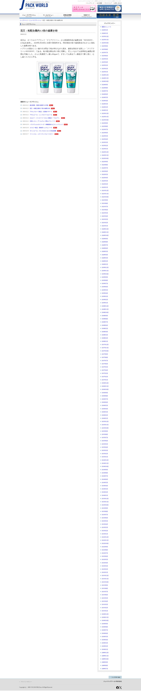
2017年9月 (105, 354)
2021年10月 (105, 197)
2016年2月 (105, 415)
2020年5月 (105, 251)
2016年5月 (105, 405)
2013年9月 (105, 508)
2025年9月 (105, 46)
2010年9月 (105, 623)
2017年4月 (105, 370)
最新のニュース (106, 27)
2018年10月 (105, 312)
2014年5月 (105, 482)
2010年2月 (105, 646)
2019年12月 (105, 267)
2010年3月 (105, 643)
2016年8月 (105, 396)
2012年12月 (105, 537)
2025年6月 (105, 56)
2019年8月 (105, 280)
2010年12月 (105, 614)
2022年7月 (105, 168)
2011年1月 (105, 611)
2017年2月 (105, 376)
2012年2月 (105, 569)
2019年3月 (105, 296)
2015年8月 (105, 434)
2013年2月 (105, 530)
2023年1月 (105, 149)
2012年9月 (105, 547)
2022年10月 (105, 158)
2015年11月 (105, 424)
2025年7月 (105, 52)
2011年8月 (105, 588)
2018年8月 (105, 319)
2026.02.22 (26, 105)
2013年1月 (105, 534)
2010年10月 (105, 620)
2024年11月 (105, 78)
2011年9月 (105, 585)
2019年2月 (105, 299)
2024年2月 (105, 107)
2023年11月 (105, 116)
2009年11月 (105, 656)
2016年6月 (105, 402)
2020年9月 (105, 238)
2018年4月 (105, 331)
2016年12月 (105, 383)
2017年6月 (105, 364)
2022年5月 (105, 174)
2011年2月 (105, 607)
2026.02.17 (26, 134)
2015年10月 (105, 428)
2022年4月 (105, 177)
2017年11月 (105, 348)
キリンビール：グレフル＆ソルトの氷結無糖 (43, 131)
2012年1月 (105, 572)
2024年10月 (105, 81)
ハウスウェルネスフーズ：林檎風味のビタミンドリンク (46, 124)
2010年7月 (105, 630)
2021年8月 (105, 203)
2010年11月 (105, 617)
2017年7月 (105, 360)
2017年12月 (105, 344)
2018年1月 (105, 341)
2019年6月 (105, 287)
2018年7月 (105, 322)
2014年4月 (105, 486)
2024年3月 (105, 104)
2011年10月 (105, 582)
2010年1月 (105, 649)
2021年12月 (105, 190)
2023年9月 (105, 123)
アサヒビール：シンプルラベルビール (41, 115)
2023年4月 (105, 139)
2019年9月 (105, 277)
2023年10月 (105, 120)
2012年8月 (105, 550)
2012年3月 (105, 566)
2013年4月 (105, 524)
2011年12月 (105, 575)
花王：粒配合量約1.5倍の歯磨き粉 (40, 108)
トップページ (24, 20)
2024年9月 (105, 84)
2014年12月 (105, 460)
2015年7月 (105, 437)
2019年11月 (105, 270)
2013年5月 (105, 521)
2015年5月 (105, 444)
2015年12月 (105, 421)
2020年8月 (105, 242)
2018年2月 (105, 338)
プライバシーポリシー (26, 681)
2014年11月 (105, 463)
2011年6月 (105, 595)
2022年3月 (105, 181)
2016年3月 (105, 412)
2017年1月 (105, 380)
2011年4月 (105, 601)
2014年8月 (105, 473)
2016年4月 (105, 409)
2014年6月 (105, 479)
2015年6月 (105, 441)
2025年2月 (105, 68)
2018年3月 (105, 335)
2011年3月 (105, 604)
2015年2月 (105, 453)
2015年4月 (105, 447)
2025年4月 (105, 62)
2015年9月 (105, 431)
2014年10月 (105, 466)
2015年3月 (105, 450)
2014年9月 (105, 469)
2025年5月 (105, 59)
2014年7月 (105, 476)
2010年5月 (105, 636)
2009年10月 (105, 659)
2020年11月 (105, 232)
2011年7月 (105, 591)
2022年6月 (105, 171)
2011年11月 (105, 579)
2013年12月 (105, 498)
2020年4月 (105, 255)
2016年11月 (105, 386)
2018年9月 (105, 315)
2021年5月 (105, 213)
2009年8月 (105, 665)
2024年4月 (105, 100)
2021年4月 (105, 216)
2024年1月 (105, 110)
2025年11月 (105, 39)
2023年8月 (105, 126)
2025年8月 (105, 49)
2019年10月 (105, 274)
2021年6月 (105, 210)
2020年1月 (105, 264)
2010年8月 (105, 627)
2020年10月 (105, 235)
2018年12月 (105, 306)
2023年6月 (105, 132)
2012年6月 (105, 556)
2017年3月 (105, 373)
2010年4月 (105, 640)
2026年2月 (105, 30)
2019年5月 (105, 290)
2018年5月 (105, 328)
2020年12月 (105, 229)
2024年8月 (105, 88)
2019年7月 (105, 283)
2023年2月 (105, 145)
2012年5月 (105, 559)
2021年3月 (105, 219)
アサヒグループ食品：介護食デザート (41, 111)
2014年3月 (105, 489)
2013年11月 (105, 502)
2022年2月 (105, 184)
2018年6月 (105, 325)
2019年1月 (105, 303)
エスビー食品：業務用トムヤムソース (41, 127)
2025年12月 (105, 36)
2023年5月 (105, 136)
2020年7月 (105, 245)
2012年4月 (105, 563)
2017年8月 (105, 357)
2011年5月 (105, 598)
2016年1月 (105, 418)
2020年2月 (105, 261)
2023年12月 (105, 113)
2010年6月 (105, 633)
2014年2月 (105, 492)
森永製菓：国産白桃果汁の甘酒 (39, 105)
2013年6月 (105, 518)
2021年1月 (105, 226)
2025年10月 (105, 43)
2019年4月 (105, 293)
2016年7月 (105, 399)
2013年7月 (105, 514)
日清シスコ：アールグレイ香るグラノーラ (42, 121)
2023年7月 (105, 129)
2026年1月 (105, 33)
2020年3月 (105, 258)
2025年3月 (105, 65)
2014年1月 (105, 495)
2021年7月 (105, 206)
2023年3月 (105, 142)
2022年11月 (105, 155)
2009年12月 (105, 652)
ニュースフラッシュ (35, 20)
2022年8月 (105, 165)
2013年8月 (105, 511)
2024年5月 (105, 97)
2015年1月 (105, 457)
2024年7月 (105, 91)
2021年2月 (105, 222)
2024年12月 (105, 75)
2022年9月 (105, 161)
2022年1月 (105, 187)
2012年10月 (105, 543)
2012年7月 (105, 553)
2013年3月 (105, 527)
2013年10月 (105, 505)
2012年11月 (105, 540)
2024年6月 (105, 94)
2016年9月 (105, 392)
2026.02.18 (26, 124)
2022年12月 (105, 152)
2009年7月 (105, 668)
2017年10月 (105, 351)
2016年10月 (105, 389)
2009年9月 (105, 662)
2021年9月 (105, 200)
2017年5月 (105, 367)
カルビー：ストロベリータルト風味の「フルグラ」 (45, 118)
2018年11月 (105, 309)
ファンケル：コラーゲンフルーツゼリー (42, 134)
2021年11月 (105, 193)
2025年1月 (105, 72)
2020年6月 (105, 248)
